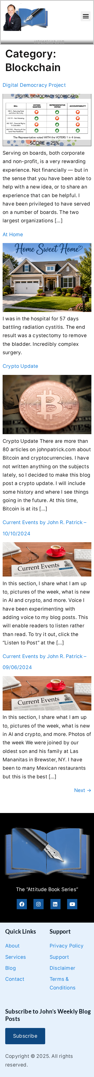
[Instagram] (38, 904)
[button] (86, 16)
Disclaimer (62, 968)
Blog (10, 968)
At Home (13, 234)
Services (15, 957)
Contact (14, 979)
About (12, 946)
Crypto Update (20, 366)
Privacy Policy (67, 946)
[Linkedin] (55, 904)
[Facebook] (22, 904)
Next (82, 790)
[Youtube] (72, 904)
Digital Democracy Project (34, 85)
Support (59, 957)
